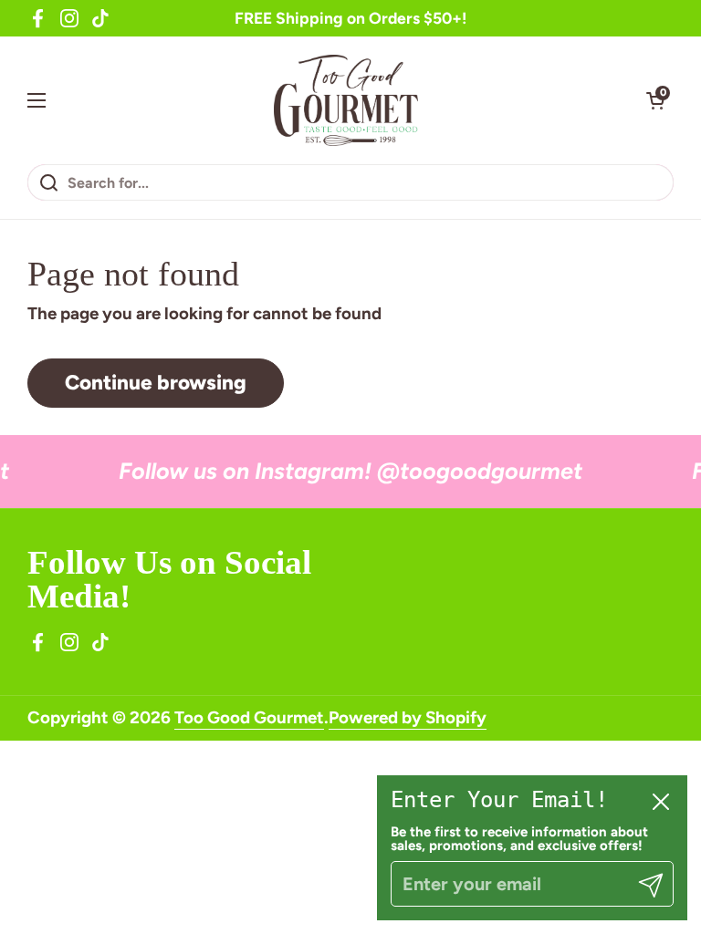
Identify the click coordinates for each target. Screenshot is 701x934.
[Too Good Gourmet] (346, 100)
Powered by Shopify (408, 717)
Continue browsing (155, 382)
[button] (655, 100)
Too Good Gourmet (249, 717)
